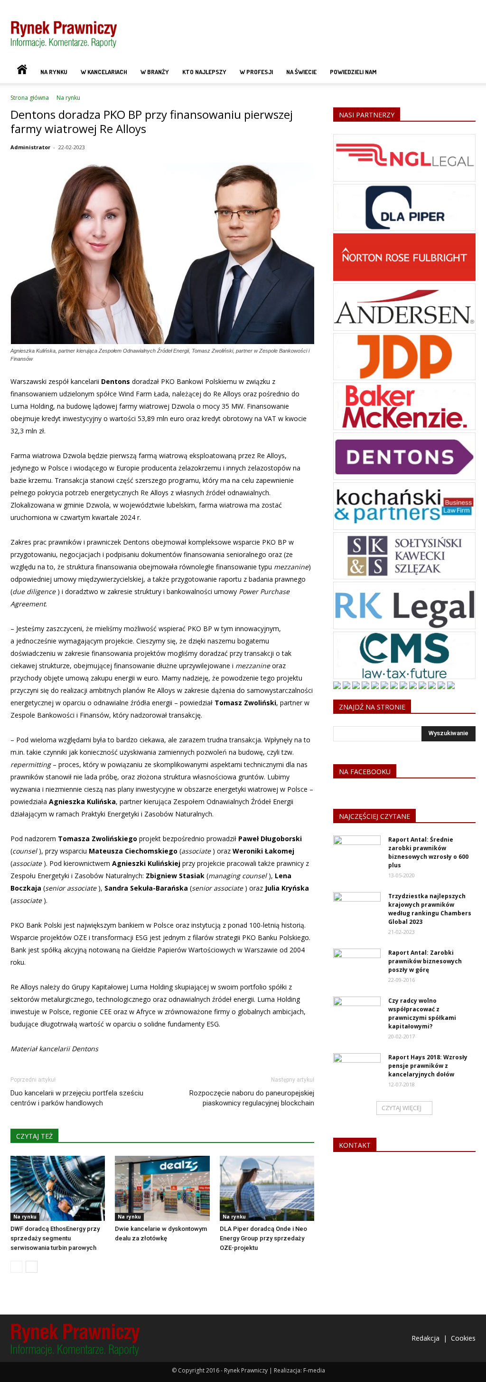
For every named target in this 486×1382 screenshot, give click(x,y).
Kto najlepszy (204, 72)
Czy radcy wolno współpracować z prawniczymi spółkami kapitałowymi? (422, 1013)
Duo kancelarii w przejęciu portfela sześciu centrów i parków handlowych (76, 1098)
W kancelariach (104, 72)
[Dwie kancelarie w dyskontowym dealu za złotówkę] (162, 1188)
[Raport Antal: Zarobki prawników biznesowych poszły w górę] (357, 965)
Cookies (463, 1338)
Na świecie (301, 72)
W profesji (256, 72)
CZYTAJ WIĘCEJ (401, 1108)
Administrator (30, 147)
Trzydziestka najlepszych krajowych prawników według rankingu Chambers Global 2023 (429, 909)
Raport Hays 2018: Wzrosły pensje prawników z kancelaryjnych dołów (427, 1065)
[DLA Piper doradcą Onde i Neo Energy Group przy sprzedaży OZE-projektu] (267, 1188)
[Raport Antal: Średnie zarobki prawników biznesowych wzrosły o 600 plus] (357, 852)
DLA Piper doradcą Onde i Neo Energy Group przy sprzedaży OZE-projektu (263, 1238)
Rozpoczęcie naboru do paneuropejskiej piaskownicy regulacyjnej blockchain (251, 1098)
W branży (154, 72)
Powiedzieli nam (353, 72)
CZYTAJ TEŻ (34, 1136)
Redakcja (425, 1338)
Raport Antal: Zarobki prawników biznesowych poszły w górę (425, 961)
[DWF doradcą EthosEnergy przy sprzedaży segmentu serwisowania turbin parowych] (57, 1188)
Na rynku (53, 72)
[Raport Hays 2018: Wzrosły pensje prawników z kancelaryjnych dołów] (357, 1069)
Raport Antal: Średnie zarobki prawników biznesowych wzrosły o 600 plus (428, 852)
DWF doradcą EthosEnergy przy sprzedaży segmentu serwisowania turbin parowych (55, 1238)
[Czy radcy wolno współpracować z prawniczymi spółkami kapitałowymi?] (357, 1013)
